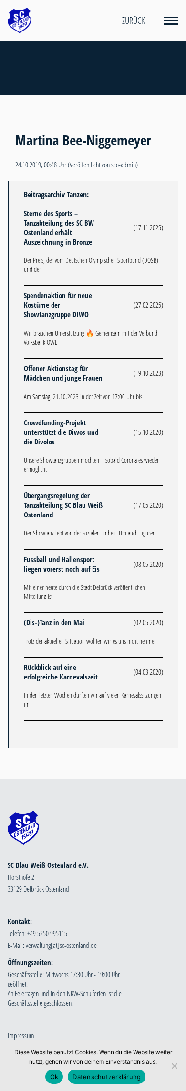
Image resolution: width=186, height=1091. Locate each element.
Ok (54, 1077)
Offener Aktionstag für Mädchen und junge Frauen (63, 372)
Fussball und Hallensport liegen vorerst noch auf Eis (62, 564)
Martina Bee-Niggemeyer (83, 140)
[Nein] (174, 1065)
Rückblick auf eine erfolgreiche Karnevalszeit (61, 671)
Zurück (133, 20)
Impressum (21, 1035)
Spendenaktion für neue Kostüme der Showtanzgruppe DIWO (58, 304)
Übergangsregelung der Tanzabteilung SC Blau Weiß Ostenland (63, 505)
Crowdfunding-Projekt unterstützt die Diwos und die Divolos (61, 432)
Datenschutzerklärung (106, 1077)
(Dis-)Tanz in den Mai (54, 622)
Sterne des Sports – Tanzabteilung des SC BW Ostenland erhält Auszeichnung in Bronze (59, 227)
